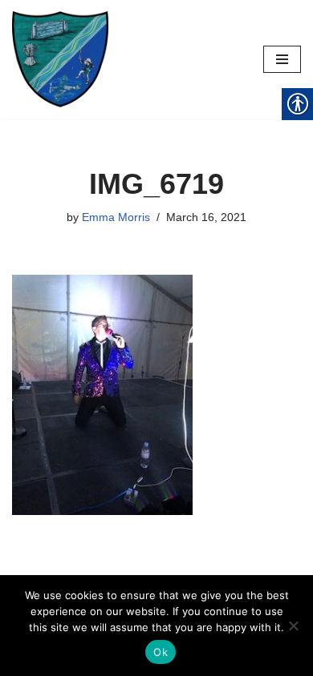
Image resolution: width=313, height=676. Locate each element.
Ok (160, 652)
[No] (293, 626)
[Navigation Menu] (282, 59)
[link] (60, 59)
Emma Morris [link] (116, 217)
